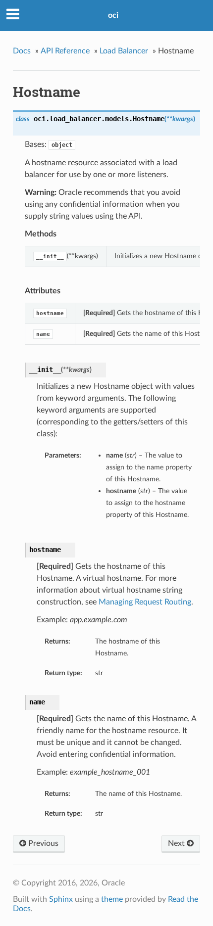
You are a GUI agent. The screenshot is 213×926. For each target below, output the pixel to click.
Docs (22, 51)
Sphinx (61, 899)
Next (177, 843)
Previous (42, 843)
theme (112, 899)
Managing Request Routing (145, 602)
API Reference (65, 51)
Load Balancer (124, 51)
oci (113, 15)
